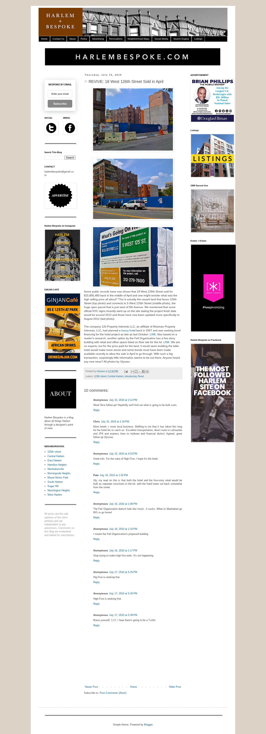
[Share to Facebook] (143, 371)
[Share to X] (140, 371)
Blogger (148, 724)
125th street (100, 376)
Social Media (161, 39)
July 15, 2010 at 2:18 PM (115, 421)
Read (141, 376)
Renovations (115, 39)
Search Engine (181, 39)
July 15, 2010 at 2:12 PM (123, 400)
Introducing (131, 376)
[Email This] (132, 371)
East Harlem (55, 460)
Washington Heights (59, 490)
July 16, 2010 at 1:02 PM (114, 475)
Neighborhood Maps (138, 39)
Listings (198, 39)
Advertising (98, 39)
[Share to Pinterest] (147, 371)
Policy (84, 39)
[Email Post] (125, 371)
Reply (96, 410)
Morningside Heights (59, 473)
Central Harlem (115, 376)
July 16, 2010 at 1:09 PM (123, 503)
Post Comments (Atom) (113, 692)
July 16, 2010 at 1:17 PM (123, 550)
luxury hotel (128, 330)
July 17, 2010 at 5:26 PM (123, 593)
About (72, 39)
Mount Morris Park (58, 477)
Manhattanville (56, 469)
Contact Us (58, 39)
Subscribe (60, 103)
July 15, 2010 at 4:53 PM (123, 453)
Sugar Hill (53, 486)
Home (44, 39)
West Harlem (55, 494)
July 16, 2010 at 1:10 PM (123, 528)
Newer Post (91, 686)
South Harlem (55, 481)
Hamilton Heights (57, 464)
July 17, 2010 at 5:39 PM (123, 615)
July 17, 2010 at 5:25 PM (123, 572)
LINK (153, 334)
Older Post (175, 686)
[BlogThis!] (136, 371)
